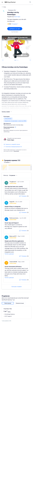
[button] (15, 127)
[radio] (8, 303)
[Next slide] (30, 60)
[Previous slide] (3, 60)
